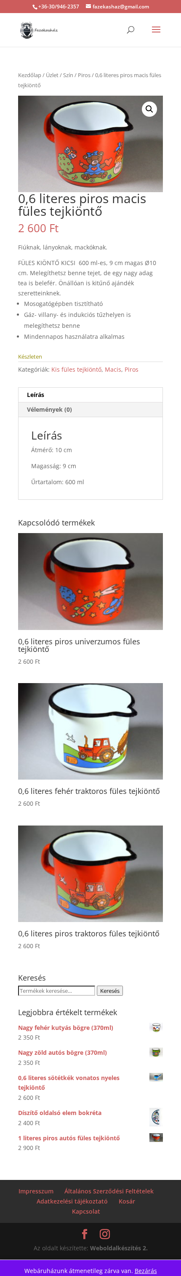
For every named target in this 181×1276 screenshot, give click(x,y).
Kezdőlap (29, 75)
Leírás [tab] (35, 395)
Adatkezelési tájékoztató (72, 1201)
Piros (84, 75)
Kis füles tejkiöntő (76, 369)
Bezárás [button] (146, 1271)
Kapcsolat (86, 1211)
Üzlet (52, 75)
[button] (149, 109)
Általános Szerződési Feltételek (109, 1191)
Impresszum (36, 1191)
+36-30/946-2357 (58, 6)
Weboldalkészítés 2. (119, 1248)
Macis (113, 369)
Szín (68, 75)
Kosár (127, 1201)
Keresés (110, 991)
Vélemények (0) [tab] (49, 409)
